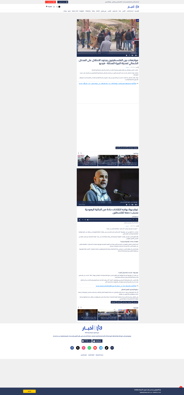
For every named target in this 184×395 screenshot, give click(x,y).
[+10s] (136, 219)
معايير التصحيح (84, 354)
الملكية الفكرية (91, 354)
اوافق (29, 391)
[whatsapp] (89, 348)
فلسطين (114, 11)
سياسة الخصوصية (143, 392)
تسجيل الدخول (62, 2)
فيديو (69, 11)
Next (78, 153)
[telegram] (101, 348)
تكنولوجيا (81, 11)
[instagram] (83, 348)
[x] (78, 348)
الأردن (123, 11)
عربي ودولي (103, 11)
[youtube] (95, 348)
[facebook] (72, 348)
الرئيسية (137, 11)
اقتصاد (97, 11)
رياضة (93, 11)
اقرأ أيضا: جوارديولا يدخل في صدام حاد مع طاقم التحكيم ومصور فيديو (116, 286)
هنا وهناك (88, 11)
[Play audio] (79, 219)
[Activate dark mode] (58, 7)
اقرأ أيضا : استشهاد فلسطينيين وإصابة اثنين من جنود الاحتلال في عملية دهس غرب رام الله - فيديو (107, 83)
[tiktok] (106, 348)
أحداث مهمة (75, 11)
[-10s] (133, 219)
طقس (109, 11)
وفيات (65, 11)
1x (82, 219)
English (50, 6)
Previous (81, 153)
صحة (120, 11)
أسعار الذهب (130, 11)
